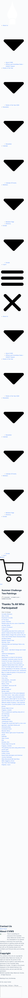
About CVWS (9, 62)
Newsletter (9, 144)
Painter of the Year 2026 (12, 105)
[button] (12, 290)
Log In (4, 264)
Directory (8, 223)
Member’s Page (10, 221)
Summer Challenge (6, 598)
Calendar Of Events (11, 183)
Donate (8, 262)
